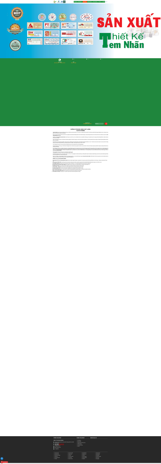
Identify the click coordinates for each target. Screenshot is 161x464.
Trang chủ (75, 1)
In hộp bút (83, 458)
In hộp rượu (97, 457)
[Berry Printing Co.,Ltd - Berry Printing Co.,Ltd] (59, 1)
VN (105, 1)
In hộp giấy (97, 458)
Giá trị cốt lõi (79, 441)
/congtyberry (57, 448)
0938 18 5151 (62, 62)
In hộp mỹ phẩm (84, 457)
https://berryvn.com (58, 447)
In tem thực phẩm (70, 456)
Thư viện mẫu (95, 1)
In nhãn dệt (55, 456)
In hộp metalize (84, 456)
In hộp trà (83, 455)
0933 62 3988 (73, 62)
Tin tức (100, 1)
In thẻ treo (69, 455)
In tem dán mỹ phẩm (57, 455)
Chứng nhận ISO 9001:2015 (81, 442)
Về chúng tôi (79, 440)
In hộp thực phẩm (98, 456)
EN (106, 1)
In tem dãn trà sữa (57, 457)
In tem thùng (70, 457)
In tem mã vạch (70, 458)
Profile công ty (79, 443)
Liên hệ (104, 1)
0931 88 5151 (56, 62)
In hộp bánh (97, 455)
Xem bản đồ (57, 442)
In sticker (55, 458)
